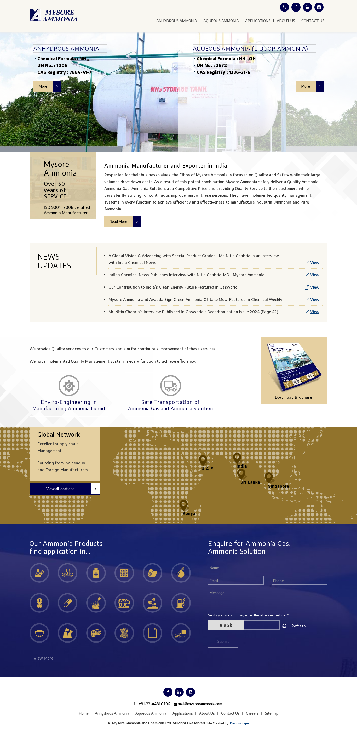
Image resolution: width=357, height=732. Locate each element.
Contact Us (312, 20)
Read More (119, 221)
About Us (286, 20)
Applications (257, 20)
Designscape (239, 723)
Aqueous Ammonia (221, 20)
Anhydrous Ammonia (176, 20)
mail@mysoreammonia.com (199, 704)
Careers (252, 713)
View (314, 262)
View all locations (60, 489)
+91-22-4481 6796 (154, 704)
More (43, 86)
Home (84, 713)
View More (43, 658)
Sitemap (271, 713)
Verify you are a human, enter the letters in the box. (248, 615)
